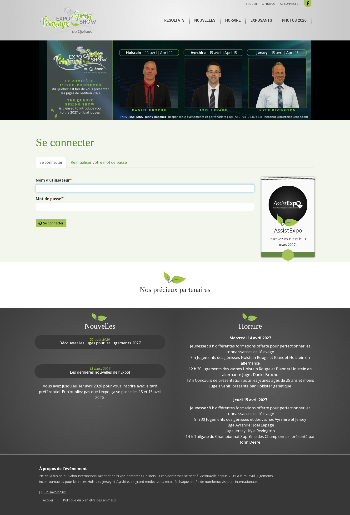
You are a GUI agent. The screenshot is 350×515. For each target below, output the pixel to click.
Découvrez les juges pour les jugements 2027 (100, 343)
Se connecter (290, 3)
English (251, 3)
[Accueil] (70, 20)
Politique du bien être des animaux (89, 500)
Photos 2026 (294, 20)
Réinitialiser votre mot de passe (99, 162)
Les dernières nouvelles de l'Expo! (100, 372)
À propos (268, 3)
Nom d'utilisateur (53, 180)
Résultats (174, 20)
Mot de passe (48, 198)
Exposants (261, 20)
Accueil (48, 500)
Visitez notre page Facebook (307, 3)
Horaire (233, 20)
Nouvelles (204, 20)
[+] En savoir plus (52, 492)
